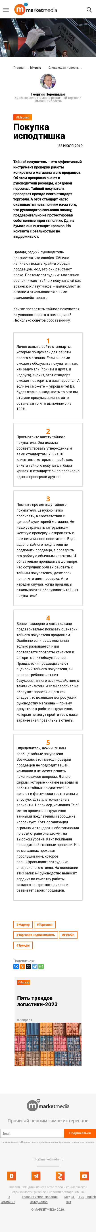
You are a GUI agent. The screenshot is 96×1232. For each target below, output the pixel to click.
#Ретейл (68, 935)
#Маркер (22, 117)
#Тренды (23, 945)
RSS (81, 1197)
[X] (28, 966)
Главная (19, 67)
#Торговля (44, 924)
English (91, 1197)
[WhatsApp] (41, 966)
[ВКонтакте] (16, 966)
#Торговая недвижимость (36, 935)
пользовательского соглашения (77, 1142)
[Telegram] (35, 966)
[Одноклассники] (22, 966)
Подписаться (80, 1133)
